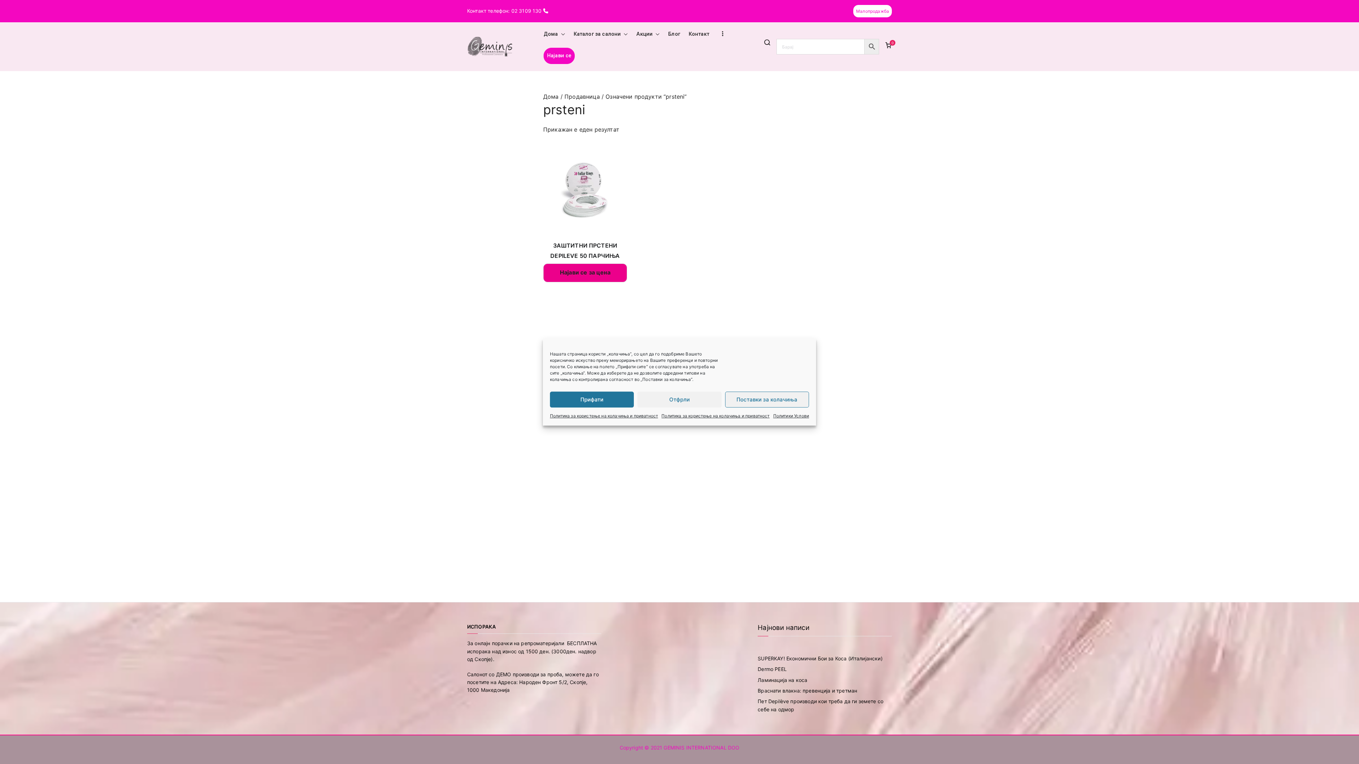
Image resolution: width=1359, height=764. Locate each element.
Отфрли (679, 399)
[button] (561, 34)
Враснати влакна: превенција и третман (807, 691)
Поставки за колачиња (766, 399)
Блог (674, 34)
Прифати (591, 399)
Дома (551, 34)
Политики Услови (791, 415)
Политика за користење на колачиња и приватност (604, 415)
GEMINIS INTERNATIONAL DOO (701, 748)
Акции (644, 34)
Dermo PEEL (772, 669)
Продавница (582, 96)
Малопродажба (872, 11)
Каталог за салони (597, 34)
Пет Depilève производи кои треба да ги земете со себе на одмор (820, 705)
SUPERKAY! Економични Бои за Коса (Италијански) (820, 658)
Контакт (699, 34)
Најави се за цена (585, 272)
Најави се (559, 56)
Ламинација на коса (782, 680)
